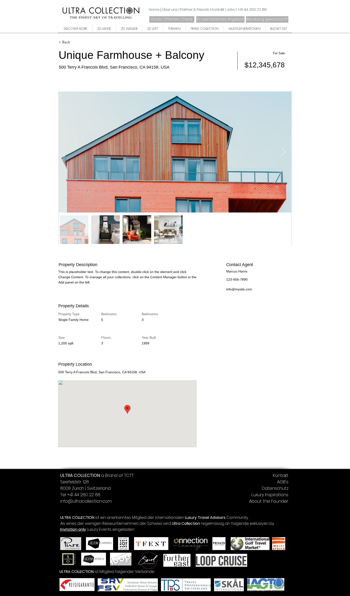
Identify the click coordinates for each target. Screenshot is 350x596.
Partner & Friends (195, 9)
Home (154, 9)
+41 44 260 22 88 (252, 9)
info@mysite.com (239, 289)
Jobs (231, 9)
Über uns (170, 9)
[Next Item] (283, 152)
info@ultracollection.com (86, 501)
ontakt (219, 9)
